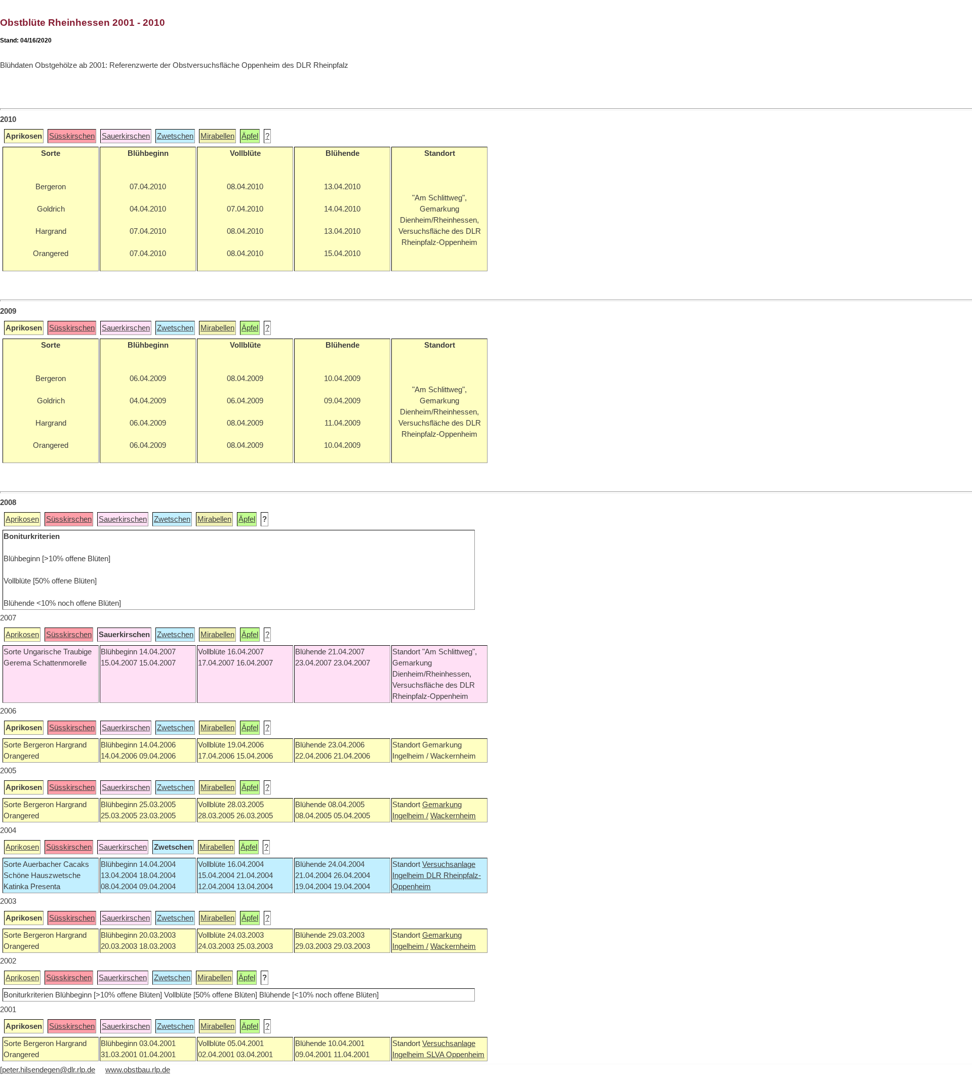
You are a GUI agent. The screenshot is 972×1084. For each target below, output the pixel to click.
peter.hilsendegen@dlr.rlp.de (48, 1070)
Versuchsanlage (448, 864)
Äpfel (249, 136)
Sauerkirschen (126, 136)
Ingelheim (409, 875)
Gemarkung (442, 805)
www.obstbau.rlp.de (137, 1070)
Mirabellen (217, 136)
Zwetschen (175, 136)
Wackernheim (453, 816)
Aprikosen (22, 519)
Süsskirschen (72, 136)
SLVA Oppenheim (455, 1055)
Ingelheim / (410, 816)
